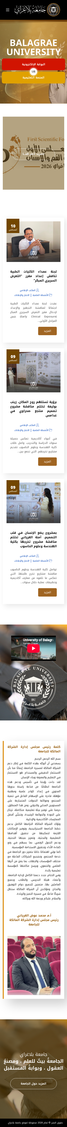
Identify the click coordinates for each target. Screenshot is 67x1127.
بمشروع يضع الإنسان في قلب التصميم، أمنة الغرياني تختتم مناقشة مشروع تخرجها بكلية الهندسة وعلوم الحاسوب (33, 539)
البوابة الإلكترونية (33, 64)
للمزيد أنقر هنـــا (33, 154)
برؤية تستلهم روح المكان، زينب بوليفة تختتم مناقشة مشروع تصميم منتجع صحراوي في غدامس (33, 408)
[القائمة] (7, 10)
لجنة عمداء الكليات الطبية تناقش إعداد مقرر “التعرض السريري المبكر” (33, 276)
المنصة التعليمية (33, 77)
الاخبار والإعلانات (21, 295)
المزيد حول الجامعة (33, 1083)
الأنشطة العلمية (40, 295)
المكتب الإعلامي (27, 290)
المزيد (47, 330)
